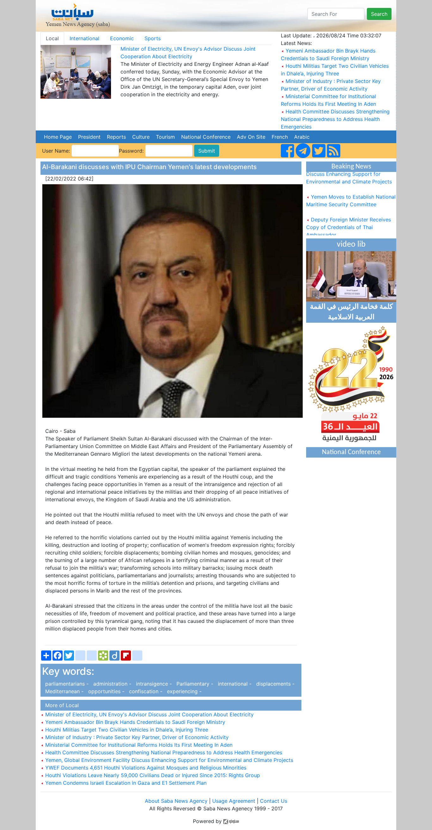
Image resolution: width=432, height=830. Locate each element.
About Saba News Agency (177, 801)
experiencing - (182, 691)
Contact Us (273, 801)
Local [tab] (52, 38)
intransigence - (153, 684)
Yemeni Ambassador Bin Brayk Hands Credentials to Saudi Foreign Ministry (134, 722)
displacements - (273, 684)
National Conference (206, 137)
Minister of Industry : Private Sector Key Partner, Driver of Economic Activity (136, 737)
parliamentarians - (66, 684)
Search (379, 14)
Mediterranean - (63, 691)
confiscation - (145, 691)
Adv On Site (251, 137)
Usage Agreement (233, 801)
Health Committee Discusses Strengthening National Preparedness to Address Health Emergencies (335, 119)
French (279, 137)
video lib (351, 244)
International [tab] (84, 38)
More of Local (60, 705)
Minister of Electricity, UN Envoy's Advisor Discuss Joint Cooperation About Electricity (149, 714)
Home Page (58, 137)
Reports (116, 137)
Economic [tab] (122, 38)
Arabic (302, 137)
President (89, 137)
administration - (111, 684)
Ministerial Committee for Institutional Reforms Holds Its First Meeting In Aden (138, 745)
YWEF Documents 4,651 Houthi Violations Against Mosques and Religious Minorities (145, 767)
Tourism (165, 137)
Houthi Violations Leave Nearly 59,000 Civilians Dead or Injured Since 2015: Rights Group (152, 775)
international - (234, 684)
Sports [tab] (153, 38)
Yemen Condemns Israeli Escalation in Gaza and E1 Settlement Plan (125, 783)
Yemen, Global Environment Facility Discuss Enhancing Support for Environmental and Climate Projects (168, 760)
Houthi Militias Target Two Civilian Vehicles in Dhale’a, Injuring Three (126, 729)
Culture (141, 137)
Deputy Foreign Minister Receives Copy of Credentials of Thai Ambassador (348, 220)
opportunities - (105, 691)
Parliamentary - (194, 684)
